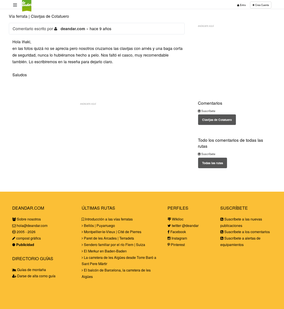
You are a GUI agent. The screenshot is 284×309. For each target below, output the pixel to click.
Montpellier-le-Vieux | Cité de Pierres (112, 231)
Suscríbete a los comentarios (246, 231)
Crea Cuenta (261, 5)
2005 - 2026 (26, 231)
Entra (242, 5)
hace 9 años (100, 28)
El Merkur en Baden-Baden (105, 251)
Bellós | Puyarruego (99, 225)
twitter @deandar (185, 225)
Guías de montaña (31, 269)
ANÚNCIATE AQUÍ (88, 103)
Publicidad (24, 244)
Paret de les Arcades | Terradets (108, 238)
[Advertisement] (97, 138)
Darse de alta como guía (35, 275)
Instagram (179, 238)
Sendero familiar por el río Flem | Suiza (114, 244)
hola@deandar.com (32, 225)
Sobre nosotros (28, 219)
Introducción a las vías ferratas (108, 219)
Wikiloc (177, 219)
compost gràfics (28, 238)
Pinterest (177, 244)
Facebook (178, 231)
